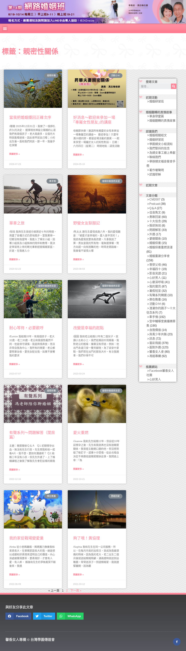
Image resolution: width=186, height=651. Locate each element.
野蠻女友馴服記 (86, 223)
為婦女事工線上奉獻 (162, 152)
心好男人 (155, 277)
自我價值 (155, 329)
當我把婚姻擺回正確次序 (30, 117)
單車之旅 (17, 223)
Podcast (154, 203)
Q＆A (152, 208)
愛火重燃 (80, 432)
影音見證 (155, 273)
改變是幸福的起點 (88, 328)
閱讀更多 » (14, 154)
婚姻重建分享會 (159, 256)
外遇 (152, 234)
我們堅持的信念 (159, 148)
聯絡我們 (155, 157)
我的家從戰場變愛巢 (26, 538)
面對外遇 (155, 347)
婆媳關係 (155, 238)
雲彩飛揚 (155, 343)
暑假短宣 (155, 290)
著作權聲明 (156, 170)
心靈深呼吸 (156, 282)
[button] (5, 28)
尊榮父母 (155, 264)
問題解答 (155, 229)
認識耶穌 (155, 174)
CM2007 (154, 199)
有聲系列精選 (158, 295)
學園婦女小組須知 (161, 144)
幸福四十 (155, 269)
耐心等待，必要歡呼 (26, 328)
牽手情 (153, 316)
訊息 (152, 338)
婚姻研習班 (156, 101)
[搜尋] (173, 86)
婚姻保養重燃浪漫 (161, 247)
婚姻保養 (155, 242)
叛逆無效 (155, 225)
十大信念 (155, 221)
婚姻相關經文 (158, 135)
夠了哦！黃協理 (86, 538)
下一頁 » (75, 590)
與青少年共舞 (158, 334)
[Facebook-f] (177, 642)
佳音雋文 (155, 212)
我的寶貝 (155, 286)
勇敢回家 (155, 216)
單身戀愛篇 (156, 116)
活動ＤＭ (155, 303)
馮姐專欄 (155, 356)
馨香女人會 (156, 351)
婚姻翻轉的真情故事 (162, 120)
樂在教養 (155, 299)
